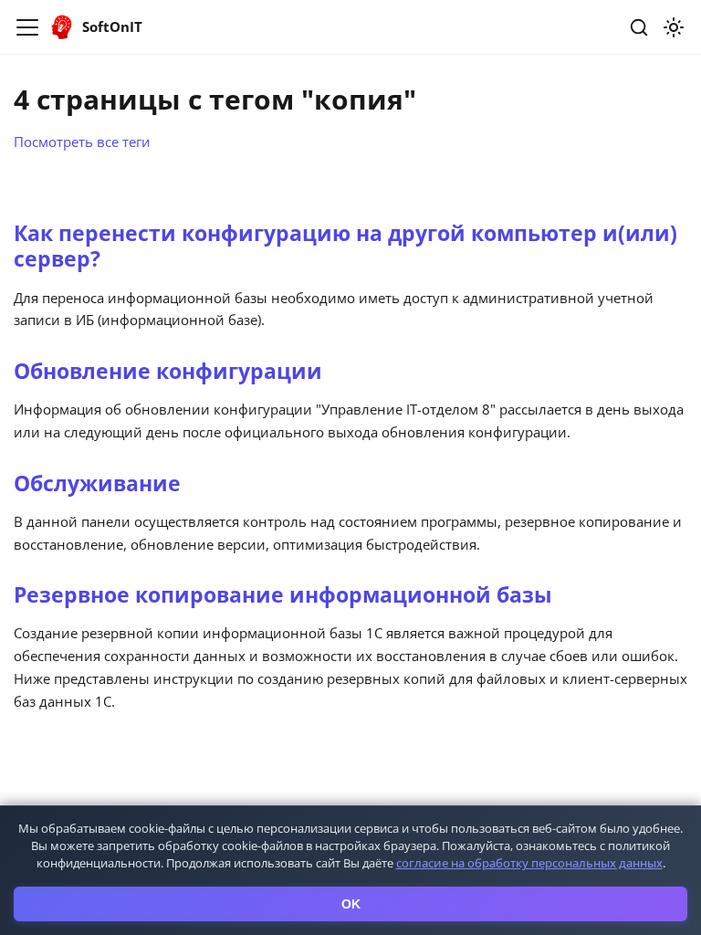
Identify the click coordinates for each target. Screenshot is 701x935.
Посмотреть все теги (82, 141)
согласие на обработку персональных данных (529, 863)
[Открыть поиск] (639, 27)
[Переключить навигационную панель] (27, 27)
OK (351, 904)
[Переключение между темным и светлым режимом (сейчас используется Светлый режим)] (673, 27)
